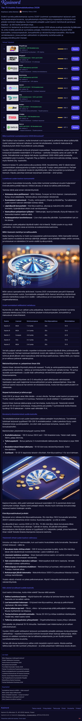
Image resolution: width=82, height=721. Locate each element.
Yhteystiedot (47, 708)
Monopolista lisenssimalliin (9, 664)
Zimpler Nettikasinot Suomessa (11, 660)
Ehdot (64, 708)
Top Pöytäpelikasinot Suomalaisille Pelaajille (14, 678)
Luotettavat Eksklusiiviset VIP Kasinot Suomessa (15, 673)
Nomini (21, 85)
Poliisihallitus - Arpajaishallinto (27, 715)
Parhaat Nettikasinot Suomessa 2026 (12, 682)
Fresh (21, 65)
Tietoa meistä (36, 708)
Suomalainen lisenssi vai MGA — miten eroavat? (15, 690)
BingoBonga (23, 46)
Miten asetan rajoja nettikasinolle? (11, 692)
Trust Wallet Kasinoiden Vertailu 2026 (12, 667)
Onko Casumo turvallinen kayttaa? (11, 699)
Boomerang (23, 75)
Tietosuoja (56, 708)
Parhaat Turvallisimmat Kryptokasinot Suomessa (15, 669)
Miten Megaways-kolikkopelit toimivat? (13, 658)
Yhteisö (78, 708)
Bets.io (21, 124)
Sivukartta (70, 708)
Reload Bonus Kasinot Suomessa (11, 680)
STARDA (21, 114)
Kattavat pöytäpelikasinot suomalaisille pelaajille (15, 671)
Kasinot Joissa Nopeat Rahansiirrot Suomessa (15, 675)
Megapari (22, 55)
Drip (20, 95)
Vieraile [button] (75, 49)
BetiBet (21, 104)
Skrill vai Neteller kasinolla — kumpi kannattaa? (15, 695)
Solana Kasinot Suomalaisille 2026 (11, 662)
